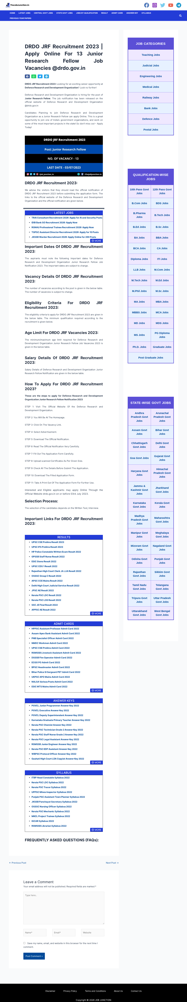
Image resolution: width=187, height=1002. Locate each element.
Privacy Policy (70, 991)
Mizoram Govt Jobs (139, 547)
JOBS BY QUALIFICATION (87, 13)
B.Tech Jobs (162, 215)
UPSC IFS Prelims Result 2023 (47, 547)
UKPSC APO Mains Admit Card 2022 (51, 677)
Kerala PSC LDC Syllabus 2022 (48, 782)
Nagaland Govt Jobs (162, 547)
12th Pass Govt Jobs (162, 191)
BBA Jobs (162, 237)
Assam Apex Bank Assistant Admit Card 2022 (56, 633)
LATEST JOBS (24, 13)
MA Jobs (139, 301)
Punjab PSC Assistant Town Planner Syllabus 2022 (58, 797)
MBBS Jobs (139, 312)
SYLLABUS (146, 13)
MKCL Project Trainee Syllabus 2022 (51, 816)
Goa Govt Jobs (139, 458)
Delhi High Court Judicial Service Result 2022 (55, 585)
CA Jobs (162, 248)
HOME (12, 13)
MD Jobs (139, 323)
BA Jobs (139, 237)
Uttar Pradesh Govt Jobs (162, 600)
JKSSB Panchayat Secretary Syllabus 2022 (54, 801)
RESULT (104, 13)
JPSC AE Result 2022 (43, 590)
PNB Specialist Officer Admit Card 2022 (53, 638)
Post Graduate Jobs (150, 357)
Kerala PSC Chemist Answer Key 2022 (51, 725)
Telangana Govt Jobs (162, 587)
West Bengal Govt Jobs (162, 613)
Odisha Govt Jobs (139, 561)
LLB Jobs (139, 269)
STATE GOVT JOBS (64, 13)
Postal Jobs (150, 129)
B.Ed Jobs (139, 227)
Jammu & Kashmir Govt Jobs (139, 490)
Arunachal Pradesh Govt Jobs (162, 417)
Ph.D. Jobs (139, 347)
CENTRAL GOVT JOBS (43, 13)
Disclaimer (50, 991)
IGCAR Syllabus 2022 (43, 821)
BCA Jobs (139, 248)
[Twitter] (163, 5)
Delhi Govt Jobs (162, 445)
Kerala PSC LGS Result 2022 (46, 600)
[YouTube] (171, 5)
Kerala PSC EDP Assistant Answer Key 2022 (54, 749)
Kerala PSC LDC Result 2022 (46, 595)
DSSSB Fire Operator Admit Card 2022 (52, 657)
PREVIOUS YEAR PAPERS (20, 18)
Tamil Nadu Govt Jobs (139, 587)
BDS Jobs (162, 203)
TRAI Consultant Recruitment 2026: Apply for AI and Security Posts (67, 217)
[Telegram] (179, 5)
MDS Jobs (162, 323)
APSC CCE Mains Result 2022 (47, 580)
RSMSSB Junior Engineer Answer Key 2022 (54, 744)
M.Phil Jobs (139, 291)
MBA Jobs (162, 301)
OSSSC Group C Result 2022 (46, 576)
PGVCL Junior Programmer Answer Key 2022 (55, 705)
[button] (180, 16)
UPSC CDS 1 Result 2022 (44, 566)
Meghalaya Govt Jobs (162, 534)
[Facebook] (146, 5)
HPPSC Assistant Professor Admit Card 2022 (55, 628)
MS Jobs (139, 335)
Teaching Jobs (151, 54)
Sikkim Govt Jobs (162, 574)
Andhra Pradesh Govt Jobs (139, 417)
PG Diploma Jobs (162, 335)
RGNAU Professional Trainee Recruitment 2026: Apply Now (63, 227)
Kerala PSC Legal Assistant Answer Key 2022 (55, 739)
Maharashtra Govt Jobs (162, 519)
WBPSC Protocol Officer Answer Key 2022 (54, 753)
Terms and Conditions (95, 991)
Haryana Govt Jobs (139, 473)
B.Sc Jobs (162, 227)
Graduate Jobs (162, 347)
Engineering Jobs (151, 76)
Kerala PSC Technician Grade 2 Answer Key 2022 (57, 729)
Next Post (112, 862)
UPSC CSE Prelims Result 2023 (48, 542)
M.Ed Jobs (162, 280)
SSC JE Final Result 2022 (45, 605)
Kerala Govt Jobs (162, 505)
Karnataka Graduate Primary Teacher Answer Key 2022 (61, 720)
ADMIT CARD (117, 13)
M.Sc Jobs (162, 291)
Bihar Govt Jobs (162, 432)
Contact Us (136, 991)
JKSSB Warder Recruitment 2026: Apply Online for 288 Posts (64, 237)
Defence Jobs (150, 119)
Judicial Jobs (150, 65)
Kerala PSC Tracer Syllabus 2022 (49, 787)
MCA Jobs (162, 312)
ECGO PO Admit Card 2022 (46, 662)
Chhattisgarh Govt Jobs (139, 445)
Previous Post (17, 862)
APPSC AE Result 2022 (44, 609)
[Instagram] (154, 5)
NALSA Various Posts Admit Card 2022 (52, 681)
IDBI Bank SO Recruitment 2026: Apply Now (54, 222)
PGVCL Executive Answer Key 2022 (50, 710)
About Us (118, 991)
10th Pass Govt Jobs (139, 191)
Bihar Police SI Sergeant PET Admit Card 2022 (56, 672)
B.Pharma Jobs (139, 215)
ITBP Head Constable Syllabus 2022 (51, 777)
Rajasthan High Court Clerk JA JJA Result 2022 (56, 571)
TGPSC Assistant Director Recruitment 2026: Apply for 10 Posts (65, 232)
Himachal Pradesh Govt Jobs (162, 473)
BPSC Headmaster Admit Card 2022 (51, 667)
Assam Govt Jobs (139, 432)
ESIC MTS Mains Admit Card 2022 (49, 686)
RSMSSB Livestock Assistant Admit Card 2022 (56, 652)
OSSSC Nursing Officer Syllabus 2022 (52, 806)
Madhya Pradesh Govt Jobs (139, 520)
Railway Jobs (150, 97)
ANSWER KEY (132, 13)
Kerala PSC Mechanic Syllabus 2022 (51, 811)
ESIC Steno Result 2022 (44, 561)
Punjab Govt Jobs (162, 561)
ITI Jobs (162, 259)
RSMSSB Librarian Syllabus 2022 (49, 825)
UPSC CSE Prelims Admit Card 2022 (51, 648)
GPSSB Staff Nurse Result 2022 (48, 556)
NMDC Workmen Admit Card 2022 (50, 643)
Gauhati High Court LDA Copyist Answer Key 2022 (58, 758)
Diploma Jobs (139, 259)
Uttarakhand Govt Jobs (139, 613)
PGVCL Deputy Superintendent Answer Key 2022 (57, 715)
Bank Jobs (150, 108)
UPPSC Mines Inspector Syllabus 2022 (52, 792)
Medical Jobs (151, 86)
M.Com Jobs (162, 269)
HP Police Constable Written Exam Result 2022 (56, 551)
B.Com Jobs (139, 203)
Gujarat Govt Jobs (162, 458)
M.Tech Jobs (139, 280)
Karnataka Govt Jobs (139, 505)
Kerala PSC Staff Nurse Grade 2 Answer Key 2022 (57, 734)
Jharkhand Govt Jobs (162, 489)
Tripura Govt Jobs (139, 600)
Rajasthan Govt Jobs (139, 574)
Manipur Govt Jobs (139, 534)
